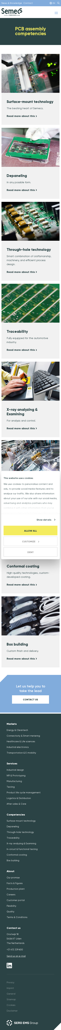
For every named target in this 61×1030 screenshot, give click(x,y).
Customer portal (16, 900)
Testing (11, 787)
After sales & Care (16, 804)
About (10, 871)
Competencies (16, 814)
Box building (13, 860)
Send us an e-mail (16, 956)
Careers (11, 894)
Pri (8, 982)
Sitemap (11, 999)
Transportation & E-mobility (21, 752)
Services (12, 763)
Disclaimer (12, 1010)
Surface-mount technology (21, 821)
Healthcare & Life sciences (21, 741)
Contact (28, 3)
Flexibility (11, 906)
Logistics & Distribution (19, 798)
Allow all (30, 530)
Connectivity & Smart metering (23, 735)
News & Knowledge (11, 3)
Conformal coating (17, 854)
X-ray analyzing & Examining (21, 843)
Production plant (16, 889)
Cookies (11, 1005)
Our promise (13, 877)
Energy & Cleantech (17, 730)
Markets (12, 724)
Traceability (13, 838)
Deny (30, 552)
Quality (10, 911)
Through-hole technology (20, 832)
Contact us (30, 699)
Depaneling (13, 826)
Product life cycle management (24, 792)
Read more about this (21, 116)
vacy (11, 982)
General (11, 993)
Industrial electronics (18, 747)
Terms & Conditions (17, 917)
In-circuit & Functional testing (22, 849)
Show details (44, 519)
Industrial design (15, 770)
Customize (28, 541)
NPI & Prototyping (16, 775)
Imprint (10, 988)
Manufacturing (14, 781)
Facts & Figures (15, 883)
